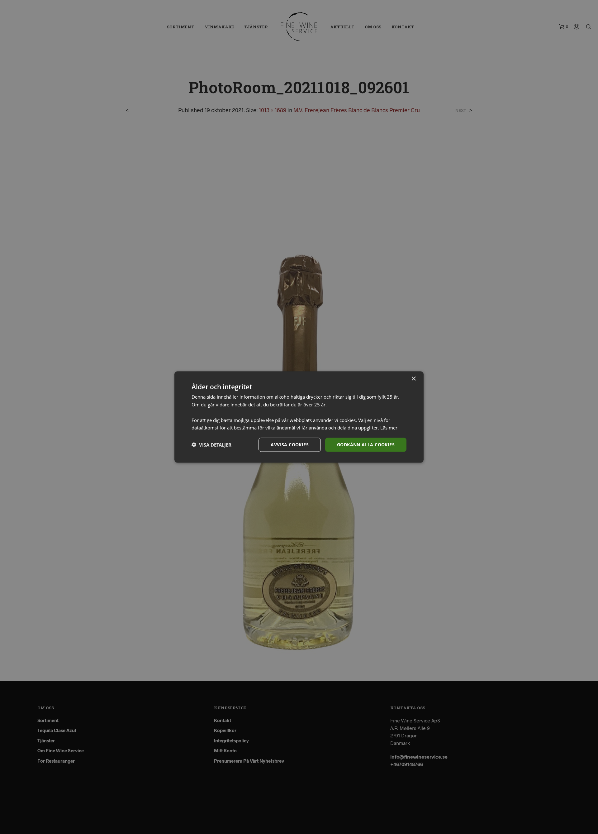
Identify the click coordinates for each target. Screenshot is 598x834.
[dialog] (299, 417)
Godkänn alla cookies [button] (366, 445)
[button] (211, 445)
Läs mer (388, 427)
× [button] (413, 378)
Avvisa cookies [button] (290, 445)
